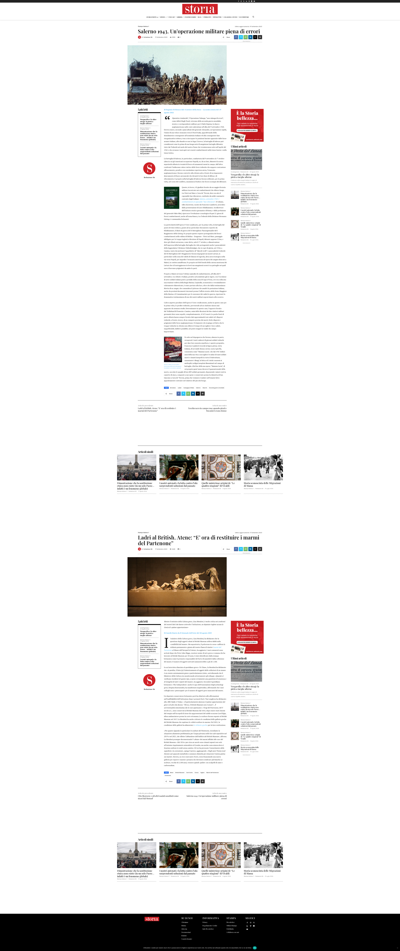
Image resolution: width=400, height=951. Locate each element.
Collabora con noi (233, 932)
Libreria (184, 929)
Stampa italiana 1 (143, 26)
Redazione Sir (148, 37)
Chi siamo (184, 922)
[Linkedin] (246, 1)
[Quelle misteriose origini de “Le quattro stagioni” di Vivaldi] (235, 224)
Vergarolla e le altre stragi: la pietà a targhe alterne (148, 121)
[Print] (260, 37)
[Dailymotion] (251, 1)
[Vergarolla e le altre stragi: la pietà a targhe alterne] (246, 159)
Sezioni (183, 936)
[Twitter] (243, 1)
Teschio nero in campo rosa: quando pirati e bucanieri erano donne (207, 409)
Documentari (186, 932)
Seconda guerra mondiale (216, 388)
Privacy (205, 922)
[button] (253, 16)
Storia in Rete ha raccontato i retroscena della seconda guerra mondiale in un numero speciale (172, 366)
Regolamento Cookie (209, 926)
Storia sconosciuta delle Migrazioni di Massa (250, 236)
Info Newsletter (208, 929)
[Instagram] (241, 1)
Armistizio (173, 388)
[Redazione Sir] (140, 37)
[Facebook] (238, 1)
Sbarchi (205, 388)
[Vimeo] (249, 1)
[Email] (255, 37)
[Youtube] (254, 1)
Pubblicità (230, 929)
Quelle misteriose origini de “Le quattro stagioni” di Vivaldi (251, 225)
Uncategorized (144, 115)
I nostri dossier (186, 939)
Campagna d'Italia (188, 388)
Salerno (198, 388)
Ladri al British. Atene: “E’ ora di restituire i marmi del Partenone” (157, 409)
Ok (255, 948)
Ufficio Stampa (232, 926)
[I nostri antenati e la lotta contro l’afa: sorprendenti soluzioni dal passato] (235, 211)
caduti (179, 388)
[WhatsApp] (246, 37)
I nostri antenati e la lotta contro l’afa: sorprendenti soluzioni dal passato (149, 150)
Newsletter (231, 922)
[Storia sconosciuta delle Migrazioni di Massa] (235, 237)
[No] (397, 948)
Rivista (183, 926)
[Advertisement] (182, 430)
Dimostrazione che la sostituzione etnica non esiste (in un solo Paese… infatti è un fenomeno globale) (148, 135)
